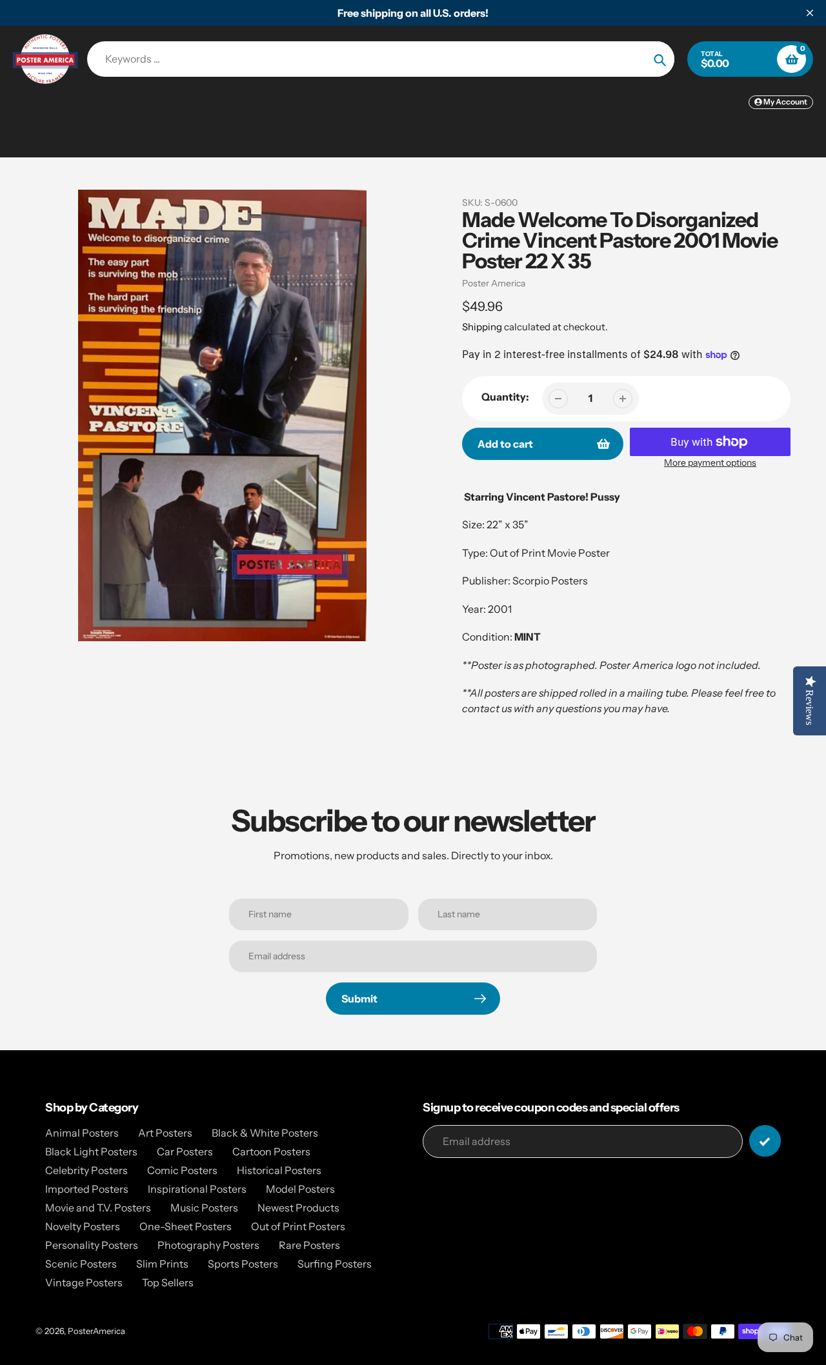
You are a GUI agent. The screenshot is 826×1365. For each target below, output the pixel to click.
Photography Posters (208, 1245)
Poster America (493, 283)
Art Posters (165, 1132)
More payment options (710, 462)
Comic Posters (182, 1170)
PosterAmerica (96, 1331)
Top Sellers (168, 1282)
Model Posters (300, 1188)
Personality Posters (91, 1245)
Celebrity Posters (86, 1170)
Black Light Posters (91, 1151)
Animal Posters (82, 1132)
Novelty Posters (82, 1226)
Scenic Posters (81, 1263)
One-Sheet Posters (185, 1226)
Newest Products (298, 1207)
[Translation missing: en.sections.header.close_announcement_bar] (809, 12)
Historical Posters (279, 1170)
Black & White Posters (265, 1132)
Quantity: (505, 396)
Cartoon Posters (271, 1151)
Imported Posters (86, 1188)
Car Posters (185, 1151)
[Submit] (765, 1141)
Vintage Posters (84, 1282)
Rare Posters (309, 1245)
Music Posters (204, 1207)
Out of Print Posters (298, 1226)
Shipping (482, 327)
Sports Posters (243, 1263)
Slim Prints (162, 1263)
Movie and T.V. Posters (98, 1207)
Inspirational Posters (197, 1188)
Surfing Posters (334, 1263)
